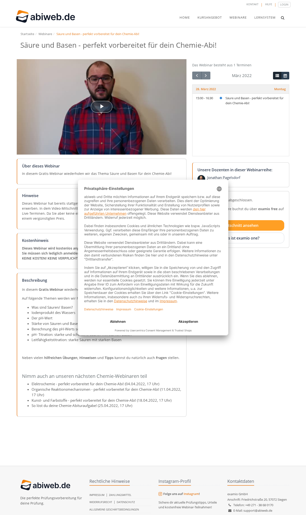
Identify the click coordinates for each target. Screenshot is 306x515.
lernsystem (265, 17)
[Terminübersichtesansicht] (277, 75)
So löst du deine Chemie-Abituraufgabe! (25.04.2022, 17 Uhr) (82, 405)
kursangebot (209, 17)
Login (284, 4)
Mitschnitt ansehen (241, 225)
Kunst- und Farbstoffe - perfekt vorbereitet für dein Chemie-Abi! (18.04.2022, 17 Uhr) (101, 400)
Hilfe (268, 4)
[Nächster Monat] (205, 75)
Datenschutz (126, 502)
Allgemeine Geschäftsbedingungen (114, 509)
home (185, 17)
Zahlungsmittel (120, 495)
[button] (283, 17)
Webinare (45, 34)
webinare (238, 17)
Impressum (96, 495)
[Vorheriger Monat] (196, 75)
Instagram (191, 494)
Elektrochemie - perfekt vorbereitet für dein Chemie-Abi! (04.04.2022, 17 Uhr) (95, 383)
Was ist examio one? (241, 237)
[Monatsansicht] (285, 75)
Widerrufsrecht (100, 502)
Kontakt (252, 4)
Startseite (27, 34)
